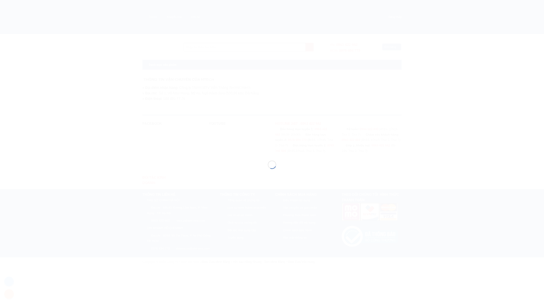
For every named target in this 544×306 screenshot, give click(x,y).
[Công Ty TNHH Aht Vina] (272, 145)
